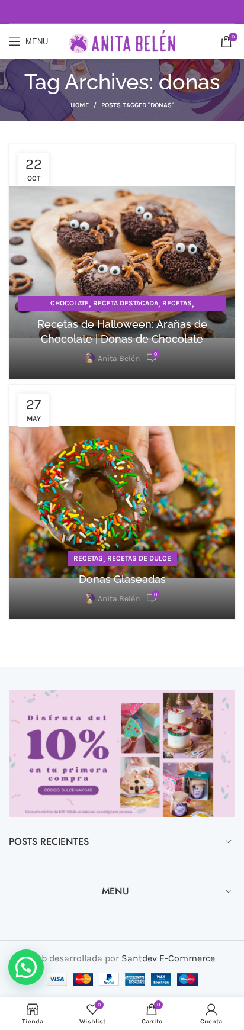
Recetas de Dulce (139, 558)
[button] (26, 967)
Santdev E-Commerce (168, 958)
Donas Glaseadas (122, 579)
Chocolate (69, 303)
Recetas (177, 303)
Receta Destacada (125, 303)
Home (79, 105)
